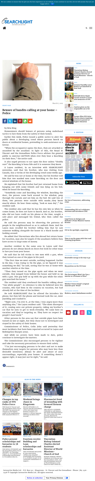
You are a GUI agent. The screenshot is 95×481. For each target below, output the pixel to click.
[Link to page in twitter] (10, 121)
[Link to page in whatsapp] (25, 121)
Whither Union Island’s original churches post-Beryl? (77, 284)
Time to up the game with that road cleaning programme (78, 239)
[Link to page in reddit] (30, 121)
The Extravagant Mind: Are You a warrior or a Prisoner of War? (77, 275)
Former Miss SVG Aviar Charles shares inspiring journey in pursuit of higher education (83, 119)
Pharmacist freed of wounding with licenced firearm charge (53, 403)
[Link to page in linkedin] (15, 121)
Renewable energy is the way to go (77, 258)
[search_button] (86, 28)
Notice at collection (35, 478)
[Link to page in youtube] (68, 312)
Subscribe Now (79, 177)
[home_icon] (4, 28)
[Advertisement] (47, 44)
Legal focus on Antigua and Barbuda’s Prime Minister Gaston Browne (77, 220)
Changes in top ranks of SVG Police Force (10, 402)
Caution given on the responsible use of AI (82, 108)
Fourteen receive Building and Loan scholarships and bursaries (32, 444)
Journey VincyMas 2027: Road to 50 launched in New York (83, 86)
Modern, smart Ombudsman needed (78, 293)
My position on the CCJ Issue (75, 266)
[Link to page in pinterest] (20, 121)
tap (90, 28)
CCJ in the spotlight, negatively (76, 230)
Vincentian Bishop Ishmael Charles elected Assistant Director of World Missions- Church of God (53, 446)
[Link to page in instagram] (82, 312)
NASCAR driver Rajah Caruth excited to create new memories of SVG (83, 97)
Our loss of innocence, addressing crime (77, 201)
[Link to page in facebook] (5, 121)
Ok (52, 4)
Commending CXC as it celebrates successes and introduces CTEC (77, 210)
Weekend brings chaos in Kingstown (31, 402)
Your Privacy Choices (54, 478)
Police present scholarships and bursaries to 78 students (11, 443)
